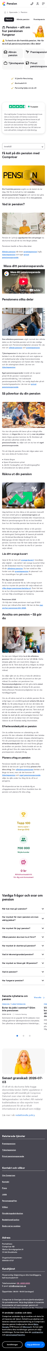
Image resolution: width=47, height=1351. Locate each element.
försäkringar (15, 1308)
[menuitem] (4, 4)
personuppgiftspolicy (15, 1335)
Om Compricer (8, 1175)
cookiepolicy (37, 1332)
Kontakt (5, 1182)
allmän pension (15, 348)
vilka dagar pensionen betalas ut (16, 588)
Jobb (4, 1194)
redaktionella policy (25, 1115)
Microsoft (27, 1327)
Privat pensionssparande (13, 1156)
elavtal (25, 1308)
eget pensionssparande (29, 775)
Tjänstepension (18, 1004)
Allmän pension (23, 19)
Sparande (13, 12)
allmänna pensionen (24, 770)
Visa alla (37, 997)
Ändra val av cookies (11, 1226)
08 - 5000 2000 (23, 1283)
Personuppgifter (9, 1201)
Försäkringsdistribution (12, 1213)
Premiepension (8, 1144)
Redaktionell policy (10, 1220)
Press (4, 1188)
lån (33, 1308)
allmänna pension (15, 569)
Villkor (5, 1207)
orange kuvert (27, 560)
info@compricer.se (17, 1286)
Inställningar (12, 1345)
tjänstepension (8, 255)
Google (5, 1327)
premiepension (30, 252)
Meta (36, 1324)
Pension (9, 19)
